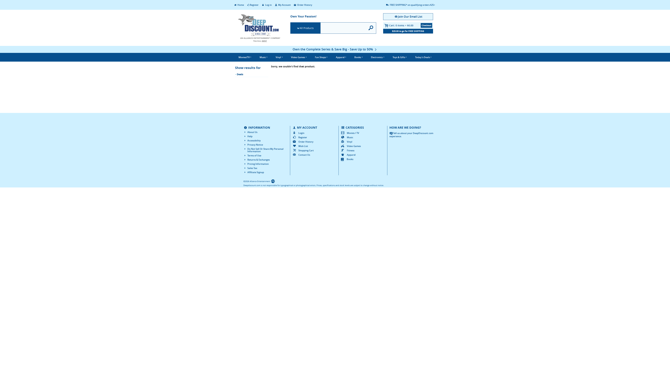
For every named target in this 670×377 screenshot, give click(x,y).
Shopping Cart (306, 150)
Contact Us (304, 154)
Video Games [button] (298, 57)
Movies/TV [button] (244, 57)
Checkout (426, 25)
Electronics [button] (377, 57)
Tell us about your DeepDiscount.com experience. (411, 135)
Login (301, 133)
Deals (240, 74)
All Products (307, 28)
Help (249, 136)
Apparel (351, 154)
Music (350, 137)
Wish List (303, 146)
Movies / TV (353, 133)
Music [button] (263, 57)
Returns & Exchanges (258, 159)
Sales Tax (252, 168)
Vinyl (349, 141)
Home (240, 4)
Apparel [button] (340, 57)
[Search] (371, 28)
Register (254, 4)
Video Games (354, 146)
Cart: (401, 25)
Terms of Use (254, 155)
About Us (252, 132)
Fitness (350, 150)
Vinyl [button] (278, 57)
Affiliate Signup (255, 172)
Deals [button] (422, 57)
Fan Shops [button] (320, 57)
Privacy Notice (255, 144)
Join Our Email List (410, 17)
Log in (268, 4)
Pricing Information (258, 164)
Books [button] (357, 57)
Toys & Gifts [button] (399, 57)
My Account (284, 4)
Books (350, 159)
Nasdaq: (260, 41)
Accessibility (254, 140)
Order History (304, 4)
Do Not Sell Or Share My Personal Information (265, 150)
